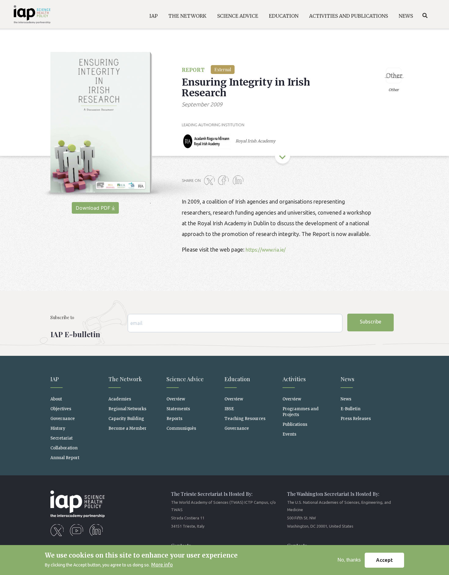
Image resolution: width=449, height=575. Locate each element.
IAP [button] (153, 16)
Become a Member (127, 428)
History (57, 428)
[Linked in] (239, 180)
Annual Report (64, 457)
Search (424, 15)
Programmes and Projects (301, 411)
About (56, 399)
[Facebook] (225, 180)
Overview (175, 399)
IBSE (229, 408)
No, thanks (349, 559)
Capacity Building (126, 418)
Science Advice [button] (237, 16)
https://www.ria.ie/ (266, 249)
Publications (295, 424)
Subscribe (370, 321)
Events (289, 434)
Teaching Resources (244, 418)
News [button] (406, 16)
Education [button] (283, 16)
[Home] (27, 15)
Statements (178, 408)
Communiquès (181, 428)
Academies (119, 399)
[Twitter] (210, 180)
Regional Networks (127, 408)
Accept (384, 560)
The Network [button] (187, 16)
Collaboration (64, 448)
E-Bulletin (350, 408)
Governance (62, 418)
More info (162, 564)
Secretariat (61, 438)
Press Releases (356, 418)
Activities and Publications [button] (348, 16)
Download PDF (93, 208)
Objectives (60, 408)
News (346, 399)
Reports (174, 418)
